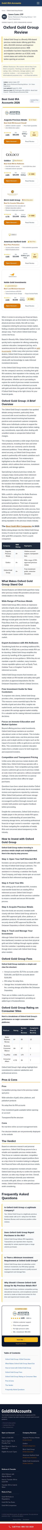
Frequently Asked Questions (14, 1389)
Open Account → (12, 141)
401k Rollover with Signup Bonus (8, 1475)
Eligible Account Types (9, 1452)
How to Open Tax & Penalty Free (8, 1442)
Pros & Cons (9, 1381)
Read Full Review (21, 1344)
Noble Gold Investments (31, 1461)
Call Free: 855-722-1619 (22, 1527)
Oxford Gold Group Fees (13, 1372)
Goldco (25, 1443)
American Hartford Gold (31, 1455)
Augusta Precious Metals (31, 1437)
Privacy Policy (17, 1519)
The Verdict (9, 1385)
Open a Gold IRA (7, 1437)
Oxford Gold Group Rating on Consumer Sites (21, 1376)
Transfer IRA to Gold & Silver (9, 1486)
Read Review (29, 141)
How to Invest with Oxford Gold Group (18, 1368)
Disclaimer (26, 1519)
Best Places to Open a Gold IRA (9, 1447)
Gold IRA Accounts (11, 3)
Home (3, 10)
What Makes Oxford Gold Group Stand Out (20, 1363)
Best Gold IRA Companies (19, 526)
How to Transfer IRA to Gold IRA (9, 1481)
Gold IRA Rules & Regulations (7, 1498)
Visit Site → (21, 1340)
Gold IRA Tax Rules (8, 1502)
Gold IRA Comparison (9, 1505)
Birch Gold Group (29, 1449)
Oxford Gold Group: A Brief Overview (17, 1359)
